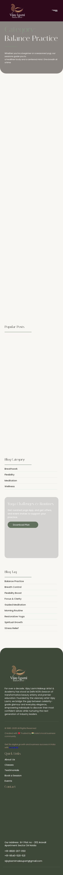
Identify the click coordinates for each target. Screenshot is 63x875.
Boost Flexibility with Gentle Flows (24, 342)
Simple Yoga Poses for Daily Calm (26, 283)
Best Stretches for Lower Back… (22, 387)
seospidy (13, 747)
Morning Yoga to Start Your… (21, 399)
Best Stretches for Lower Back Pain (27, 123)
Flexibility (10, 118)
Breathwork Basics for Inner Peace (27, 203)
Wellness (19, 118)
